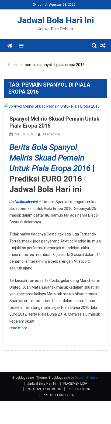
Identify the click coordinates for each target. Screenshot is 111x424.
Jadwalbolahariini (23, 202)
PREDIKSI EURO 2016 (58, 395)
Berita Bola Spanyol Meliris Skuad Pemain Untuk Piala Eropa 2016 (50, 157)
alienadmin (51, 134)
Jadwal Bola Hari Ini (55, 20)
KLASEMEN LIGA (75, 383)
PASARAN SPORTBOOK (44, 389)
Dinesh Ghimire (86, 377)
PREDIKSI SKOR (79, 389)
